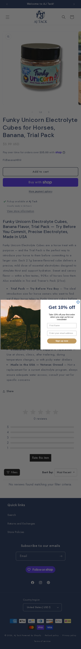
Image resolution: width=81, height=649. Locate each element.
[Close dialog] (78, 302)
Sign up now (62, 341)
